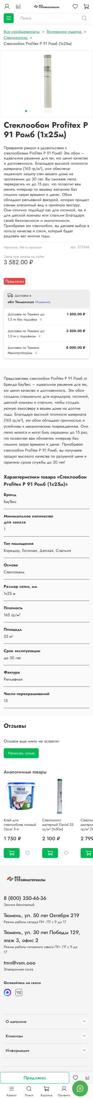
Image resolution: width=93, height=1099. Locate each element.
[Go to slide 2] (30, 111)
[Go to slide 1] (26, 111)
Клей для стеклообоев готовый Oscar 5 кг (20, 825)
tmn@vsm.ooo (19, 963)
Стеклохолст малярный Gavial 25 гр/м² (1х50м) (57, 825)
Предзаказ (35, 1078)
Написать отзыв (21, 753)
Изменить (43, 302)
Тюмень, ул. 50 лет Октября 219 (41, 915)
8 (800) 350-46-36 (25, 898)
